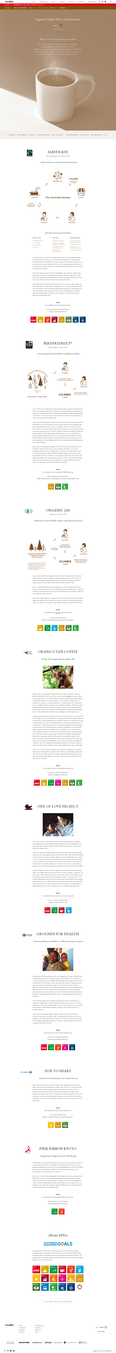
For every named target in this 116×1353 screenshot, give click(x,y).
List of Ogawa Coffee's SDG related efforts (58, 1301)
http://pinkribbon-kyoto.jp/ (58, 1203)
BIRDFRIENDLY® (21, 135)
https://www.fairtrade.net (58, 311)
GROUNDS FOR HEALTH (72, 135)
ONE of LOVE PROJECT (57, 135)
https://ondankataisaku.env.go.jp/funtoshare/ (58, 1117)
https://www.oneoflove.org (58, 902)
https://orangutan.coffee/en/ (58, 774)
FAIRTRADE (12, 135)
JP (109, 1)
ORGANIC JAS (32, 135)
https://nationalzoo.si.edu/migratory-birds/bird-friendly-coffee (58, 478)
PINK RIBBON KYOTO (97, 135)
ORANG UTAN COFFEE (43, 135)
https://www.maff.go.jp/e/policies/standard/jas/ (58, 620)
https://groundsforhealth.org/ (58, 1039)
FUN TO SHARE (85, 135)
